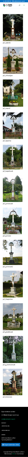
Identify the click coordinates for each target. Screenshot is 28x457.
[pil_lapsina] (13, 138)
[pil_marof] (13, 106)
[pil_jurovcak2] (12, 264)
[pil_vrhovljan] (13, 73)
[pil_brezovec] (12, 395)
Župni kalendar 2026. (11, 445)
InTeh (13, 453)
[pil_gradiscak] (13, 330)
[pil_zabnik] (13, 40)
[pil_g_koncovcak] (13, 362)
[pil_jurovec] (12, 233)
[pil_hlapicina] (13, 297)
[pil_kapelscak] (13, 169)
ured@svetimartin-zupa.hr (8, 419)
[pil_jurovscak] (12, 201)
